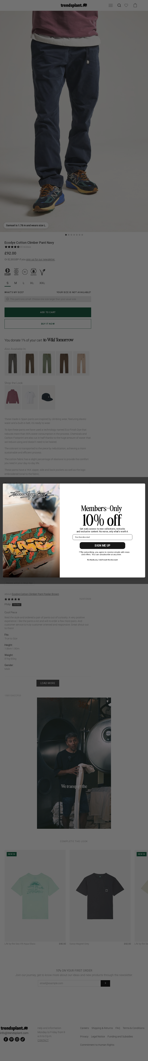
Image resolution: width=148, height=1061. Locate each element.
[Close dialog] (141, 487)
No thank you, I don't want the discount (102, 560)
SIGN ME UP (102, 545)
